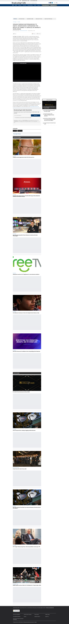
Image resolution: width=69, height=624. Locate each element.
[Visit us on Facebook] (49, 2)
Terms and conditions (16, 614)
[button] (55, 2)
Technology (14, 21)
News (16, 5)
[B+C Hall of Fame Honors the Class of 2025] (49, 105)
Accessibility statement (16, 616)
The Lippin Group (16, 30)
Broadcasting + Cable (25, 0)
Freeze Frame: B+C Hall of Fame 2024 (50, 123)
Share (15, 33)
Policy (35, 5)
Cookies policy (47, 614)
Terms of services (25, 120)
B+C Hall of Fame (21, 18)
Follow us (34, 33)
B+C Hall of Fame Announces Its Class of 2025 (49, 111)
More (39, 5)
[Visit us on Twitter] (50, 2)
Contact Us (47, 616)
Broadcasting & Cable (23, 30)
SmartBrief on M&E (30, 18)
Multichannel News (33, 0)
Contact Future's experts (27, 614)
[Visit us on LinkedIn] (52, 2)
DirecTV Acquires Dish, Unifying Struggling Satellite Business (49, 114)
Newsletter (39, 33)
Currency (24, 5)
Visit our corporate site (50, 607)
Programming (30, 5)
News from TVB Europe (48, 18)
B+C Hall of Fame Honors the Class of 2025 (49, 107)
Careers (25, 616)
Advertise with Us (37, 616)
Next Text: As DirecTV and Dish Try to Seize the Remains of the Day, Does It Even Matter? (49, 119)
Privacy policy (36, 614)
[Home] (13, 5)
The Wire (19, 21)
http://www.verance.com (34, 106)
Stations (19, 5)
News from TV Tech (39, 18)
